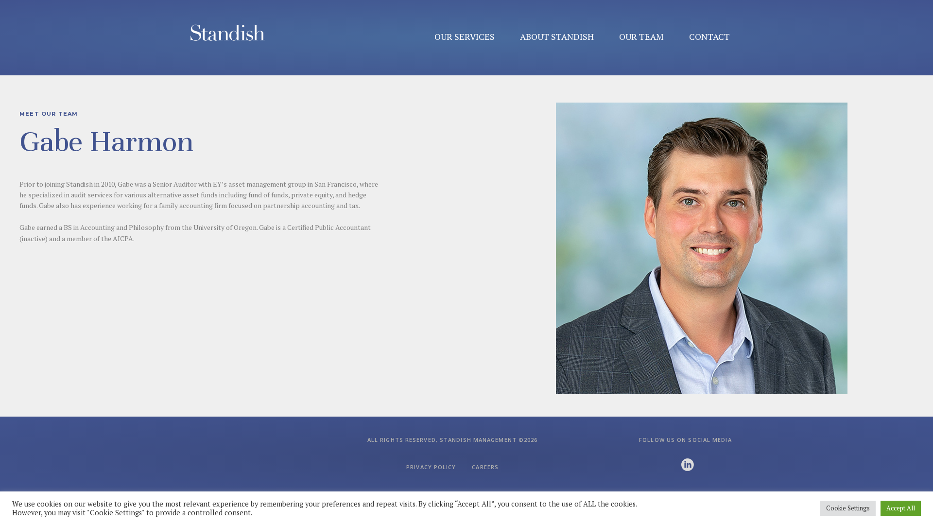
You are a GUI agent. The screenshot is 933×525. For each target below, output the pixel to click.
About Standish (557, 36)
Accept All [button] (900, 508)
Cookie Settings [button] (848, 508)
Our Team (641, 36)
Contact (709, 36)
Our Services (464, 36)
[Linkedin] (687, 464)
